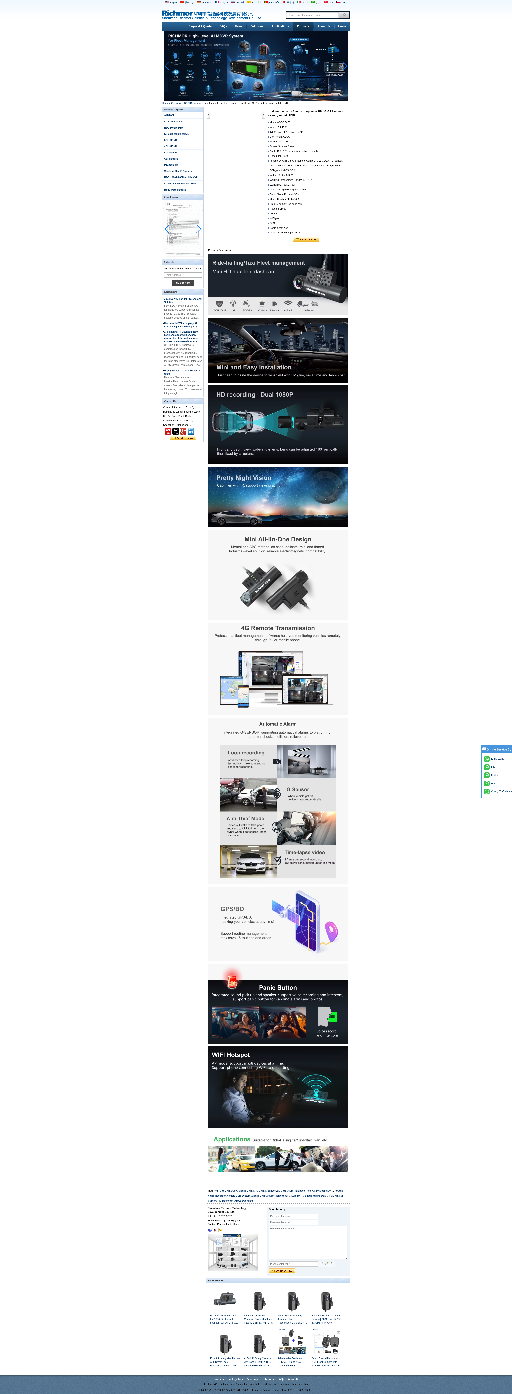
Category (176, 103)
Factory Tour (235, 1379)
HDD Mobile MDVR (174, 127)
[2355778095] (215, 1230)
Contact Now (183, 438)
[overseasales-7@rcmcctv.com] (220, 1230)
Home (342, 26)
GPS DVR (258, 1190)
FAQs (223, 26)
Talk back (299, 1190)
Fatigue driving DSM (315, 1195)
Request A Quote (200, 26)
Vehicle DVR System (238, 1195)
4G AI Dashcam (192, 103)
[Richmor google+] (183, 431)
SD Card (281, 1190)
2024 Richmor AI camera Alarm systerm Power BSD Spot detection (182, 384)
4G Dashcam (225, 1200)
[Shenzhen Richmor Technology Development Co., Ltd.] (212, 15)
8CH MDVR (170, 140)
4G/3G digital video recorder (180, 183)
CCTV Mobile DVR (322, 1190)
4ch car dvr (281, 1195)
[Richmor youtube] (168, 431)
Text (308, 1190)
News (238, 26)
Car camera (171, 158)
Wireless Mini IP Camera (178, 171)
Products (303, 26)
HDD (290, 1190)
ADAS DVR (296, 1195)
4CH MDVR (170, 146)
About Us (323, 26)
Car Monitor (171, 152)
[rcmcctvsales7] (210, 1230)
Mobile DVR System (263, 1195)
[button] (246, 98)
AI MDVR (169, 115)
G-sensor (270, 1190)
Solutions (257, 26)
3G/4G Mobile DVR (241, 1190)
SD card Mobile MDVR (176, 134)
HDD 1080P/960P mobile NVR (181, 177)
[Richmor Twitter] (175, 431)
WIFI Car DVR (222, 1190)
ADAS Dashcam (243, 1200)
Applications (280, 26)
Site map (252, 1379)
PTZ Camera (171, 165)
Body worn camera (175, 189)
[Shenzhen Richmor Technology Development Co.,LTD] (191, 431)
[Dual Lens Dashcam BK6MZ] (256, 99)
